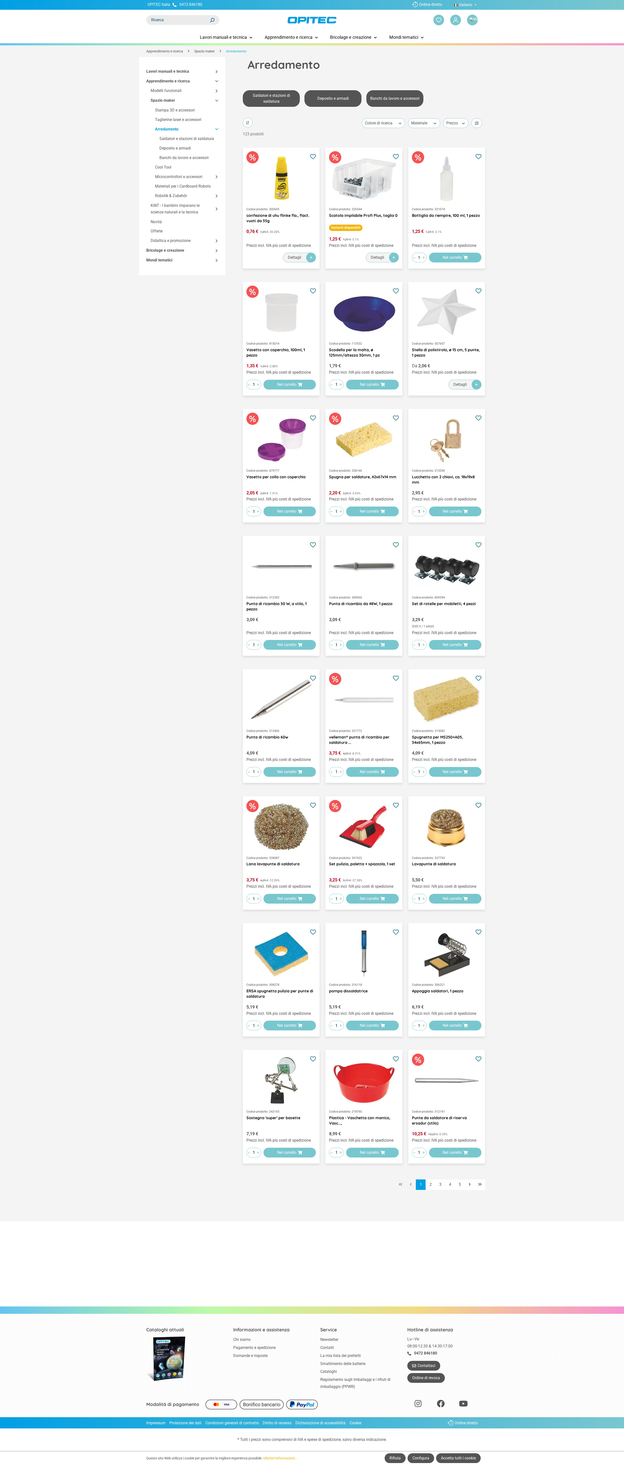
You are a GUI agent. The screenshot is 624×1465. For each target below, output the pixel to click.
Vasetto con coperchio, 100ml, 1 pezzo (275, 352)
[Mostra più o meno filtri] (476, 123)
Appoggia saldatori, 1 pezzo (437, 990)
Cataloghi (328, 1371)
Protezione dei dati (185, 1423)
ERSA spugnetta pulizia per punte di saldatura (279, 993)
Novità (156, 221)
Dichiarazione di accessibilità (320, 1423)
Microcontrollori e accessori (178, 176)
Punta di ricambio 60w (267, 737)
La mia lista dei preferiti (340, 1355)
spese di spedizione (324, 1439)
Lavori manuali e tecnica (167, 71)
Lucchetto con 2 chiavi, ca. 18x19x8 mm (443, 479)
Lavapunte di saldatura (434, 863)
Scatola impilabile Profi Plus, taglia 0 (363, 215)
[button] (214, 71)
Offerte (157, 231)
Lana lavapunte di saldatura (273, 863)
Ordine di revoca (426, 1377)
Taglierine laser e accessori (178, 119)
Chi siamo (242, 1339)
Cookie (355, 1423)
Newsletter (329, 1339)
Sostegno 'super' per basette (273, 1117)
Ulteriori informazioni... (280, 1458)
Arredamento (166, 129)
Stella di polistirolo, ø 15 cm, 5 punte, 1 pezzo (446, 352)
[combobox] (178, 20)
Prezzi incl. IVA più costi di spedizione (278, 245)
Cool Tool (163, 167)
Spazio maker (163, 100)
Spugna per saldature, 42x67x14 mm (362, 476)
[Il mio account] (455, 20)
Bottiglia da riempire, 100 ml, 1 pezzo (446, 215)
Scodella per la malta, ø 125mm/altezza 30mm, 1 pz (354, 352)
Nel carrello (452, 257)
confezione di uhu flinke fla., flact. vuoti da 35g (277, 218)
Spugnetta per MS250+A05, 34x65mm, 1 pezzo (437, 740)
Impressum (156, 1423)
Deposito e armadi (175, 148)
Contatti (327, 1347)
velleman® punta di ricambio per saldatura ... (359, 740)
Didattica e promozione (171, 241)
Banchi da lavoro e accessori (184, 157)
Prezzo (452, 123)
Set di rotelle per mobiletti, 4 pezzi (444, 603)
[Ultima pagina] (480, 1184)
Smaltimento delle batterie (342, 1363)
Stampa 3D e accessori (175, 110)
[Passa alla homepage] (312, 20)
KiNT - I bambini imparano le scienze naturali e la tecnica (175, 208)
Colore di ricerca (378, 123)
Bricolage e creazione (165, 250)
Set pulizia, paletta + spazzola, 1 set (362, 863)
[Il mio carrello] (472, 20)
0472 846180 (190, 4)
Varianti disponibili (346, 227)
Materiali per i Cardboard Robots (183, 186)
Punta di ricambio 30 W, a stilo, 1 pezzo (276, 606)
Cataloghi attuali (165, 1330)
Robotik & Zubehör (171, 196)
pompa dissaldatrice (348, 990)
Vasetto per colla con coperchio (276, 476)
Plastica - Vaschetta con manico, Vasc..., (359, 1120)
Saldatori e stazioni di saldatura (186, 139)
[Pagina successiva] (470, 1184)
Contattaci (426, 1365)
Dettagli (294, 257)
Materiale (419, 123)
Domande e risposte (250, 1355)
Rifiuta (395, 1458)
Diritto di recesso (277, 1423)
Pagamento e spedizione (254, 1347)
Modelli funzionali (166, 91)
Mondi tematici (159, 260)
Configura (420, 1458)
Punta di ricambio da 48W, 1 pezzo (360, 603)
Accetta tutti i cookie (458, 1458)
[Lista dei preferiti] (438, 20)
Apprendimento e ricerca (168, 81)
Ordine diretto (430, 4)
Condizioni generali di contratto (232, 1423)
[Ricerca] (212, 20)
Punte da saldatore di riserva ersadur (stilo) (439, 1120)
